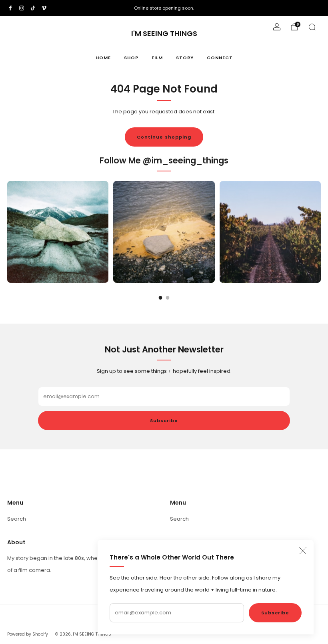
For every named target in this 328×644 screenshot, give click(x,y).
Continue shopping (164, 137)
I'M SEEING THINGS (164, 33)
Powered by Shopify (27, 634)
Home (103, 57)
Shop (131, 57)
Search (16, 519)
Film (157, 57)
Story (185, 57)
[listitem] (163, 8)
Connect (220, 57)
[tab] (160, 298)
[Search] (312, 27)
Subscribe (275, 613)
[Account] (277, 27)
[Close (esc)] (303, 550)
